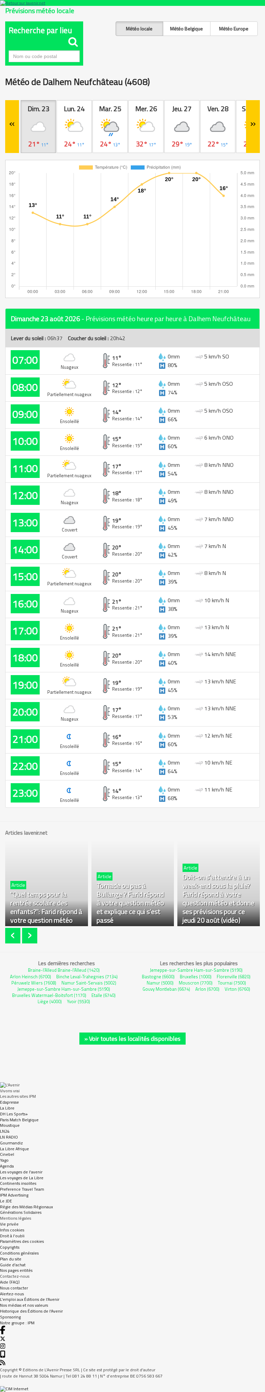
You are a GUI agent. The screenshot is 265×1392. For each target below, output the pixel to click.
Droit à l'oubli (12, 1235)
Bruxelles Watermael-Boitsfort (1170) (49, 995)
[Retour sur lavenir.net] (132, 3)
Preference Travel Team (22, 1189)
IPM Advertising (14, 1195)
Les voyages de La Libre (21, 1177)
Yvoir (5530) (78, 1001)
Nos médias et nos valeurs (24, 1305)
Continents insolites (18, 1183)
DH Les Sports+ (14, 1114)
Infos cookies (12, 1230)
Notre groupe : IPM (17, 1322)
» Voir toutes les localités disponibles (132, 1038)
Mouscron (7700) (196, 982)
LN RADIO (9, 1137)
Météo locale (139, 28)
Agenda (7, 1166)
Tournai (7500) (232, 982)
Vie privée (9, 1224)
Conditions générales (19, 1253)
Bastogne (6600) (158, 976)
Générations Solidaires (20, 1212)
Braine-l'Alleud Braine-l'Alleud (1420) (64, 970)
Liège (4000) (50, 1001)
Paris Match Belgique (19, 1119)
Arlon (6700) (207, 989)
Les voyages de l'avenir (21, 1172)
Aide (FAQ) (10, 1282)
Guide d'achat (13, 1264)
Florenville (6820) (234, 976)
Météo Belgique (186, 28)
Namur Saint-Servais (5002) (88, 982)
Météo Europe (233, 28)
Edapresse (9, 1102)
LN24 (5, 1131)
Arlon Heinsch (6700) (30, 976)
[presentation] (13, 935)
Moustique (10, 1125)
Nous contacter (14, 1288)
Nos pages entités (16, 1270)
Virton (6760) (237, 989)
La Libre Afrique (14, 1148)
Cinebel (7, 1154)
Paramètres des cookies (22, 1241)
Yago (4, 1160)
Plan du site (10, 1259)
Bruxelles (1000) (196, 976)
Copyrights (9, 1247)
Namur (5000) (160, 982)
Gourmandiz (11, 1143)
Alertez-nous (12, 1293)
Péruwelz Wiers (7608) (33, 982)
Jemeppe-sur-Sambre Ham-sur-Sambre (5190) (63, 989)
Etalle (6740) (103, 995)
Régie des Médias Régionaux (26, 1206)
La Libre (7, 1108)
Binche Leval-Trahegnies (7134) (87, 976)
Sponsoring (10, 1317)
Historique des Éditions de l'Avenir (31, 1311)
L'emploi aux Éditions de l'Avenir (29, 1299)
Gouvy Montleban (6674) (166, 989)
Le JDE (6, 1201)
